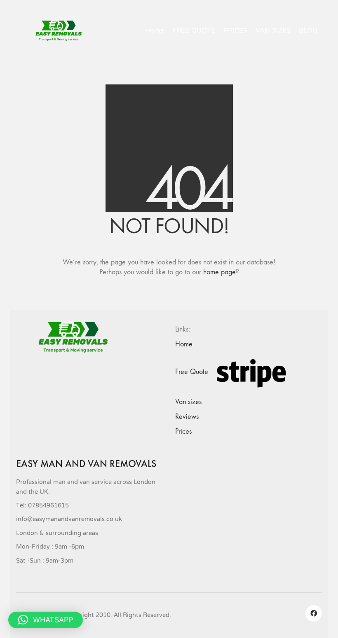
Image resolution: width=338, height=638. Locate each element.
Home (183, 344)
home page (219, 272)
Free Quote (191, 371)
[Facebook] (313, 613)
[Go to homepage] (62, 31)
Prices (183, 431)
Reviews (187, 416)
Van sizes (188, 401)
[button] (45, 620)
